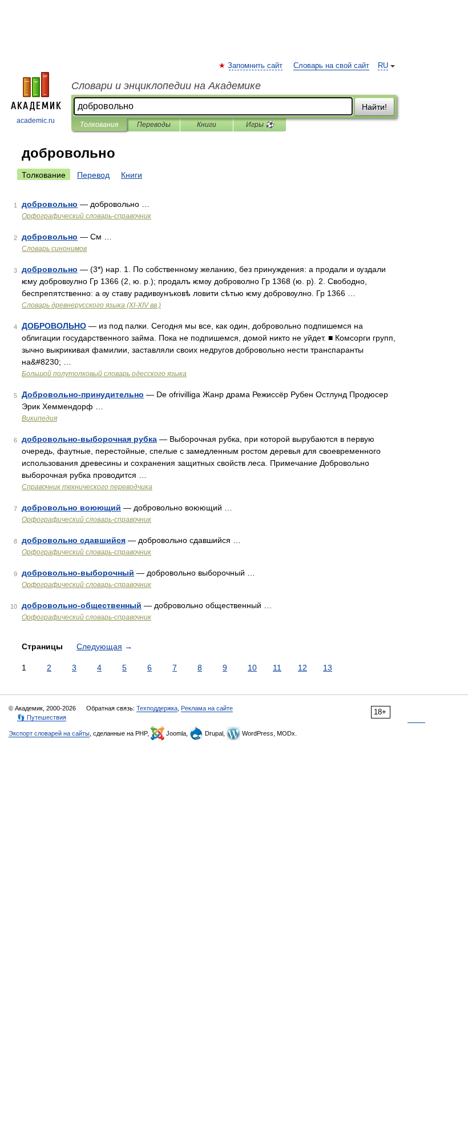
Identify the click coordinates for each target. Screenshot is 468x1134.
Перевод (93, 174)
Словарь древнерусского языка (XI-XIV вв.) (91, 305)
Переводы (154, 125)
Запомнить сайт (256, 66)
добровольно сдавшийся (74, 540)
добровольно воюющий (71, 507)
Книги (206, 125)
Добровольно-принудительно (83, 394)
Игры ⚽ (260, 125)
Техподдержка (156, 708)
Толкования (99, 125)
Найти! (374, 106)
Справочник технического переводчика (87, 487)
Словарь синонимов (54, 249)
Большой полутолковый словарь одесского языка (104, 374)
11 (277, 667)
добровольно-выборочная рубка (89, 439)
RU (383, 66)
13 (327, 667)
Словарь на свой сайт (331, 66)
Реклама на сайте (207, 708)
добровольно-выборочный (78, 572)
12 (302, 667)
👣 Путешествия (41, 717)
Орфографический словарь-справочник (86, 216)
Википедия (39, 418)
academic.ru (36, 121)
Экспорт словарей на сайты (49, 733)
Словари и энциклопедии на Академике (166, 85)
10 (252, 667)
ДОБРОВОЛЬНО (54, 325)
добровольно (50, 204)
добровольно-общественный (82, 605)
